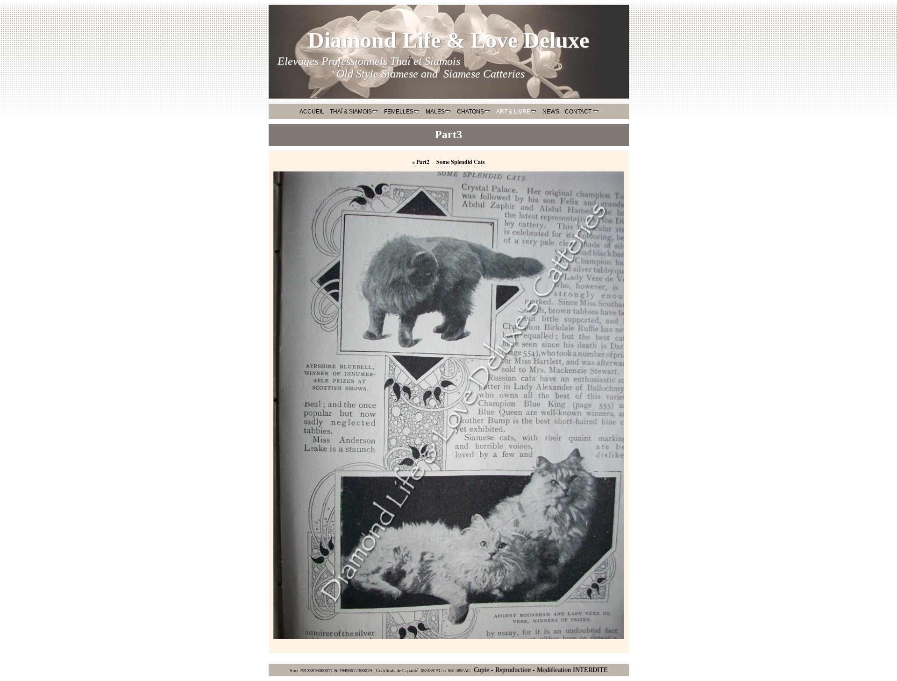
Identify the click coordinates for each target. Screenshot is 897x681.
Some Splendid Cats (460, 161)
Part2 (420, 161)
